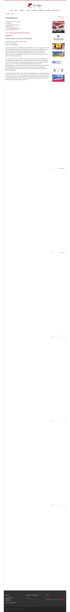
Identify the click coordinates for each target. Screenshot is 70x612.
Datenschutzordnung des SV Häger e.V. (20, 33)
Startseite (7, 13)
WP (10, 610)
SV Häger (10, 608)
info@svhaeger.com (14, 28)
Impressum (28, 597)
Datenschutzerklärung (30, 599)
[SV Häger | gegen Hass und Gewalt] (30, 5)
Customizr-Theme (22, 610)
